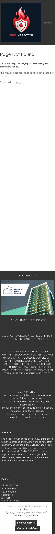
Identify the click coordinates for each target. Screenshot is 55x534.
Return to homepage (11, 82)
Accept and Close (28, 528)
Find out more (25, 522)
